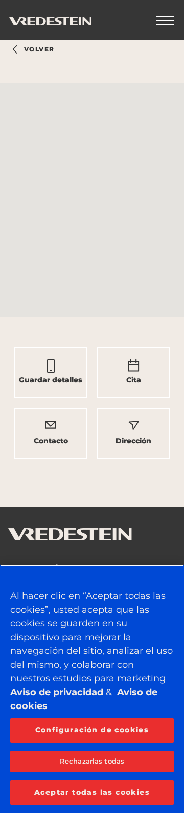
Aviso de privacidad (56, 692)
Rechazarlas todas (92, 761)
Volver (39, 49)
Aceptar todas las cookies (92, 792)
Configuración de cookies (92, 730)
